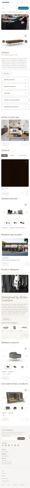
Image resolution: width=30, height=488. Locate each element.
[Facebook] (6, 445)
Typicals (27, 12)
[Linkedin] (9, 445)
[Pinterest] (15, 445)
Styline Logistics (5, 481)
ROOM (3, 475)
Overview (3, 12)
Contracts (15, 484)
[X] (12, 445)
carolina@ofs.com (6, 456)
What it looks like (12, 12)
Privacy (8, 484)
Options (21, 12)
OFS (3, 470)
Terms (3, 484)
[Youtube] (18, 445)
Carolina (4, 473)
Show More (6, 73)
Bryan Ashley (5, 478)
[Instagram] (3, 445)
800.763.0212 (5, 451)
